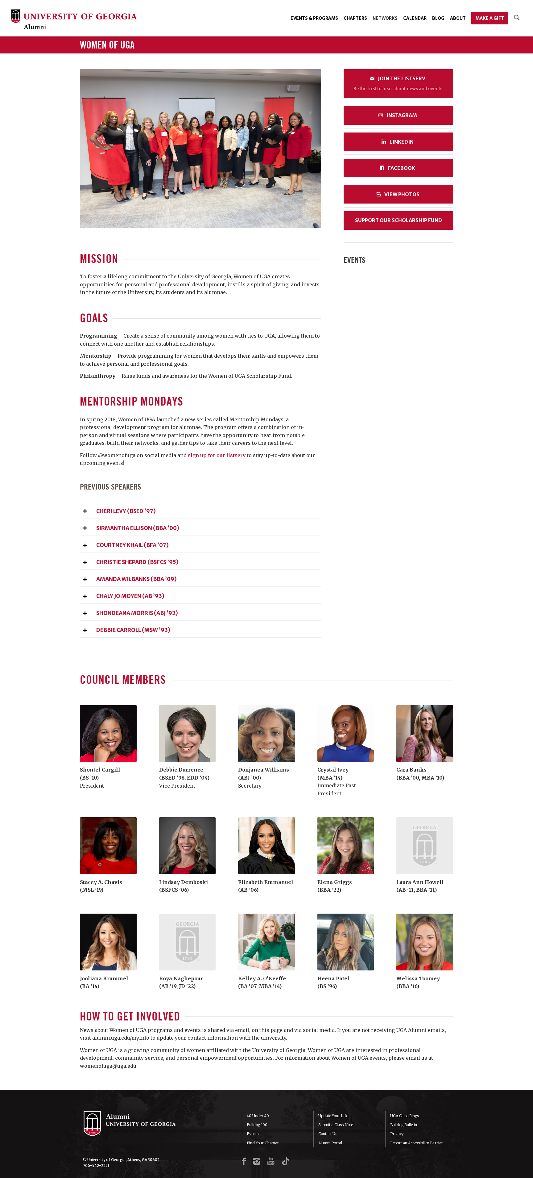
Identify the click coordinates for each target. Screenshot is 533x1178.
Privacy (397, 1133)
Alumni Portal (330, 1143)
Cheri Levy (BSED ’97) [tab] (126, 511)
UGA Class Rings (404, 1115)
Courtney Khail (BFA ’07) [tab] (132, 545)
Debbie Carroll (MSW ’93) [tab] (133, 630)
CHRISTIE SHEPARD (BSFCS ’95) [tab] (137, 562)
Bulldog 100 (257, 1124)
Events (252, 1133)
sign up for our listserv (217, 455)
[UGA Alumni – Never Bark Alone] (74, 19)
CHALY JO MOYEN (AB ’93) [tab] (130, 596)
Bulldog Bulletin (403, 1124)
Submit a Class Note (335, 1124)
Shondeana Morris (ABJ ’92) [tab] (137, 613)
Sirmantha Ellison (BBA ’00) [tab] (137, 528)
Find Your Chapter (263, 1143)
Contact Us (327, 1133)
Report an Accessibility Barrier (416, 1143)
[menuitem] (314, 18)
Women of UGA (107, 45)
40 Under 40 (258, 1115)
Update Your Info (333, 1115)
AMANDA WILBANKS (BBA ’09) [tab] (136, 579)
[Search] (517, 18)
